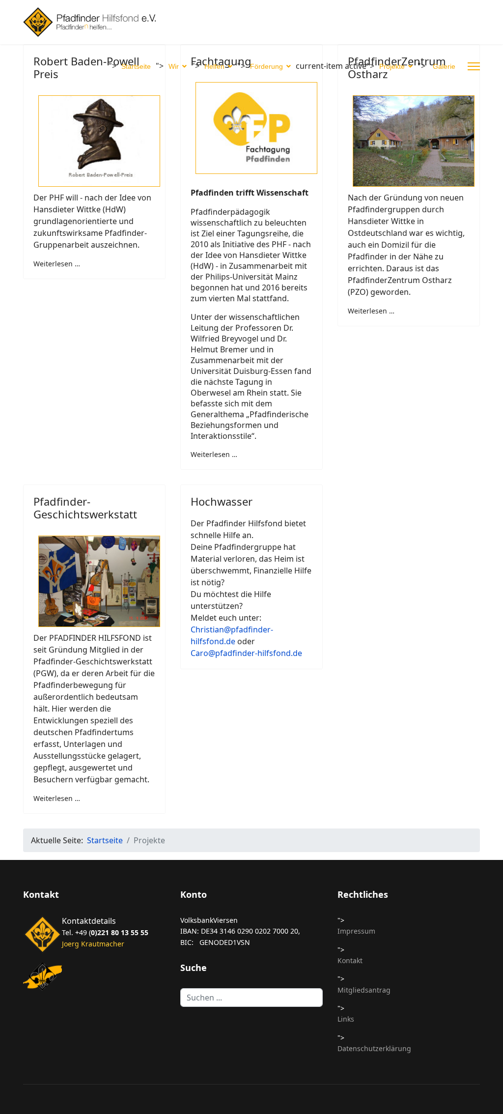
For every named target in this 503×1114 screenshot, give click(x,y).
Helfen (214, 66)
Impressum (356, 931)
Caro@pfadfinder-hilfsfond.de (247, 653)
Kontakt (350, 960)
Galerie (444, 66)
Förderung (266, 66)
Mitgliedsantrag (364, 990)
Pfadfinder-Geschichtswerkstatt (85, 507)
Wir (173, 66)
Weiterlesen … (56, 263)
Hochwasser (221, 501)
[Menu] (474, 66)
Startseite (136, 66)
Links (345, 1019)
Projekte (392, 66)
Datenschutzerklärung (374, 1048)
